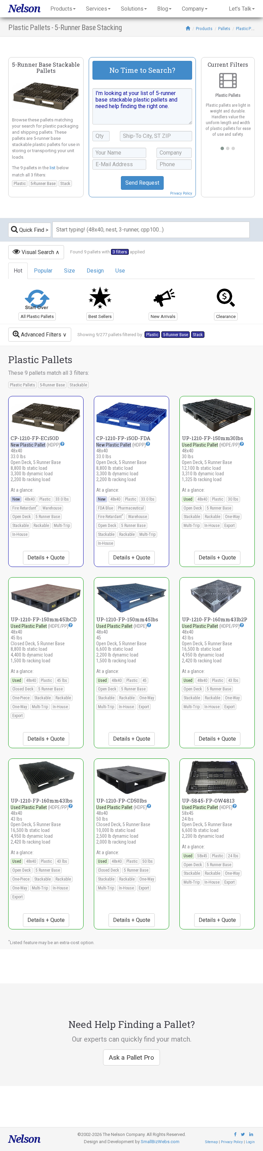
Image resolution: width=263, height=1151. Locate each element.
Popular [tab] (43, 270)
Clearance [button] (226, 316)
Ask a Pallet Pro (131, 1057)
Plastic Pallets (248, 28)
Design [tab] (95, 270)
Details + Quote (46, 557)
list (52, 167)
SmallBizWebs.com (160, 1141)
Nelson (24, 8)
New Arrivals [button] (163, 316)
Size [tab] (69, 270)
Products (204, 28)
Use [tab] (120, 270)
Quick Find (31, 230)
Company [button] (193, 8)
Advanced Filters (40, 334)
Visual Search (37, 252)
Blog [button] (162, 8)
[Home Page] (188, 28)
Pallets (224, 28)
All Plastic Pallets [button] (37, 316)
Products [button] (61, 8)
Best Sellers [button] (100, 316)
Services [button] (96, 8)
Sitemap (211, 1142)
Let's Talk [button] (240, 8)
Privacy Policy (181, 193)
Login (250, 1142)
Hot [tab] (18, 270)
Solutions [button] (132, 8)
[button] (62, 443)
